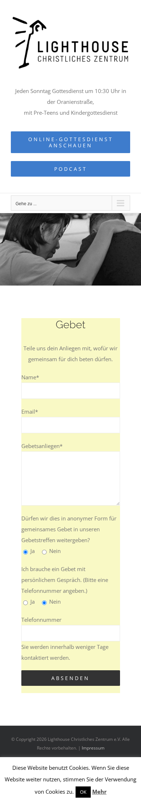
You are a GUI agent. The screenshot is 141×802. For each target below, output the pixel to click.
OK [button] (83, 792)
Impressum (93, 748)
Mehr (99, 791)
